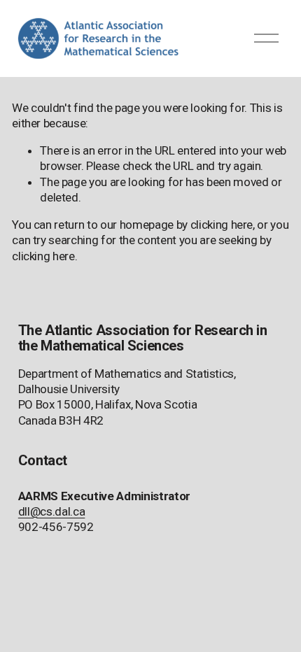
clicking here (221, 225)
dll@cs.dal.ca (51, 511)
